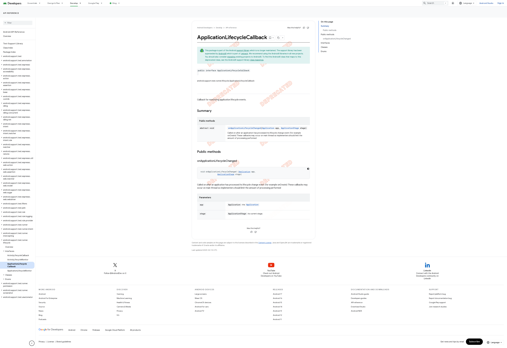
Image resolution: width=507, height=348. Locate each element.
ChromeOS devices (203, 302)
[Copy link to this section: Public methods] (223, 152)
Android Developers (204, 28)
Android (42, 294)
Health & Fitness (123, 302)
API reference (11, 13)
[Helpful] (304, 28)
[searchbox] (17, 23)
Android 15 (277, 302)
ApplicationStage (290, 128)
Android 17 (277, 294)
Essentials (32, 3)
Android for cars (201, 306)
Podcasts (42, 319)
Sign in (500, 3)
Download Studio (358, 306)
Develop (74, 3)
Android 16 (277, 298)
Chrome (84, 330)
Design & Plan (54, 3)
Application (268, 128)
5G (118, 315)
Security (42, 302)
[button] (17, 56)
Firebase (96, 330)
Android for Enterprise (48, 298)
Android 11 (277, 319)
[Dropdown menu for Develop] (81, 3)
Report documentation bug (440, 298)
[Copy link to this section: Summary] (214, 111)
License (50, 342)
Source (42, 306)
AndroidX (222, 53)
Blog (114, 3)
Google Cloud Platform (115, 330)
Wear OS (198, 298)
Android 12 (277, 315)
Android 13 (277, 311)
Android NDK (356, 311)
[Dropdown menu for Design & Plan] (63, 3)
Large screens (200, 294)
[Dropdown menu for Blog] (120, 3)
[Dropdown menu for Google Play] (102, 3)
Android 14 (277, 306)
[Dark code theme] (308, 168)
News (41, 311)
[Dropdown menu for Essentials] (40, 3)
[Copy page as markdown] (278, 38)
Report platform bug (437, 294)
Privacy (120, 311)
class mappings (256, 60)
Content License (264, 243)
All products (135, 330)
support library (243, 50)
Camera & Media (124, 306)
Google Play (93, 3)
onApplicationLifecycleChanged (244, 128)
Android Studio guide (360, 294)
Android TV (199, 311)
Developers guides (358, 298)
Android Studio (486, 3)
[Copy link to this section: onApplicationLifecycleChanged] (239, 161)
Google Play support (437, 302)
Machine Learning (124, 298)
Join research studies (438, 306)
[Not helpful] (308, 28)
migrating (231, 57)
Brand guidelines (64, 342)
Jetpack (244, 53)
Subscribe (474, 341)
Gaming (120, 294)
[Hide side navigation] (31, 343)
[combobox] (435, 3)
